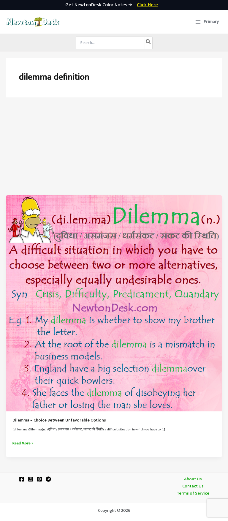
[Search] (148, 43)
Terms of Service (193, 493)
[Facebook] (21, 479)
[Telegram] (48, 479)
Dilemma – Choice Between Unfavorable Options (59, 420)
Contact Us (193, 486)
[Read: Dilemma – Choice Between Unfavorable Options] (114, 303)
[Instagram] (30, 479)
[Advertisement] (114, 150)
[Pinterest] (39, 479)
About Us (193, 479)
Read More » (22, 443)
